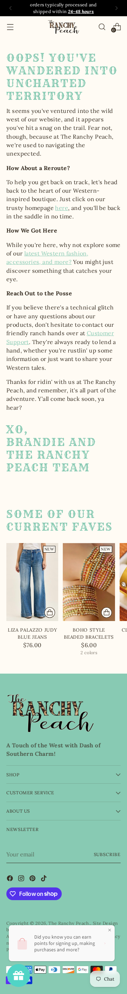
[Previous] (10, 8)
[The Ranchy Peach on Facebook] (10, 879)
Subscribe (107, 854)
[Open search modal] (102, 26)
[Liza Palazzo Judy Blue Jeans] (32, 582)
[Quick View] (49, 612)
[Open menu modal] (10, 26)
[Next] (116, 8)
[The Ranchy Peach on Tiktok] (44, 879)
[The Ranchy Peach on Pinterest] (33, 879)
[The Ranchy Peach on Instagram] (22, 879)
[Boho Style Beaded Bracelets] (89, 582)
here (61, 207)
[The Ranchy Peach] (63, 27)
